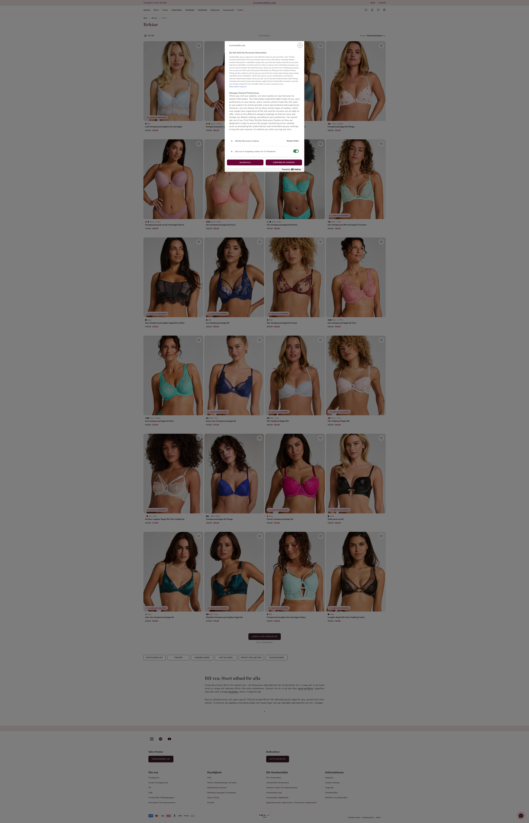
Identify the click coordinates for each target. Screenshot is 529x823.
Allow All (245, 162)
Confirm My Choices (284, 162)
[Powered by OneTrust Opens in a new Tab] (292, 169)
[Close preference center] (300, 45)
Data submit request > (238, 87)
